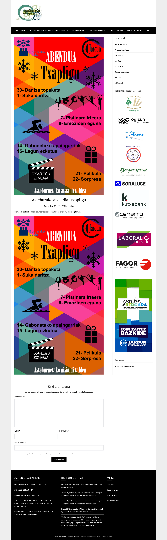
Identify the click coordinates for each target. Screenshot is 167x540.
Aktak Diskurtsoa (122, 50)
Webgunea (20, 442)
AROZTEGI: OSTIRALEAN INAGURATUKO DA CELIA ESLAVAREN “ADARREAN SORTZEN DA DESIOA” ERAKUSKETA (35, 503)
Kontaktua (117, 30)
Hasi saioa (110, 484)
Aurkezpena (19, 30)
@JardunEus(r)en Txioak (124, 366)
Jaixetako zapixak (81, 495)
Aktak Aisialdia (121, 44)
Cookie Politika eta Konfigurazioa (49, 30)
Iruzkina (19, 396)
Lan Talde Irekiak (98, 30)
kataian (118, 77)
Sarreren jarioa (112, 490)
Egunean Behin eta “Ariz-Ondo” (73, 512)
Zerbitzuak (78, 30)
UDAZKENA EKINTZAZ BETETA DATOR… (30, 484)
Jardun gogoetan (122, 72)
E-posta (64, 431)
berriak (118, 61)
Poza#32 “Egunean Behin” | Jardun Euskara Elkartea (80, 509)
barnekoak (119, 55)
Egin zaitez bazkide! (138, 30)
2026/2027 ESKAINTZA (23, 490)
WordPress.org (112, 501)
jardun (71, 206)
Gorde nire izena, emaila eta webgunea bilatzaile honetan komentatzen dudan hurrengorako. (59, 454)
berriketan (119, 66)
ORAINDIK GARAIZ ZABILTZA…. (27, 495)
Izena (18, 431)
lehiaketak (119, 83)
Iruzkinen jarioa (112, 495)
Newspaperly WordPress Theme (99, 536)
